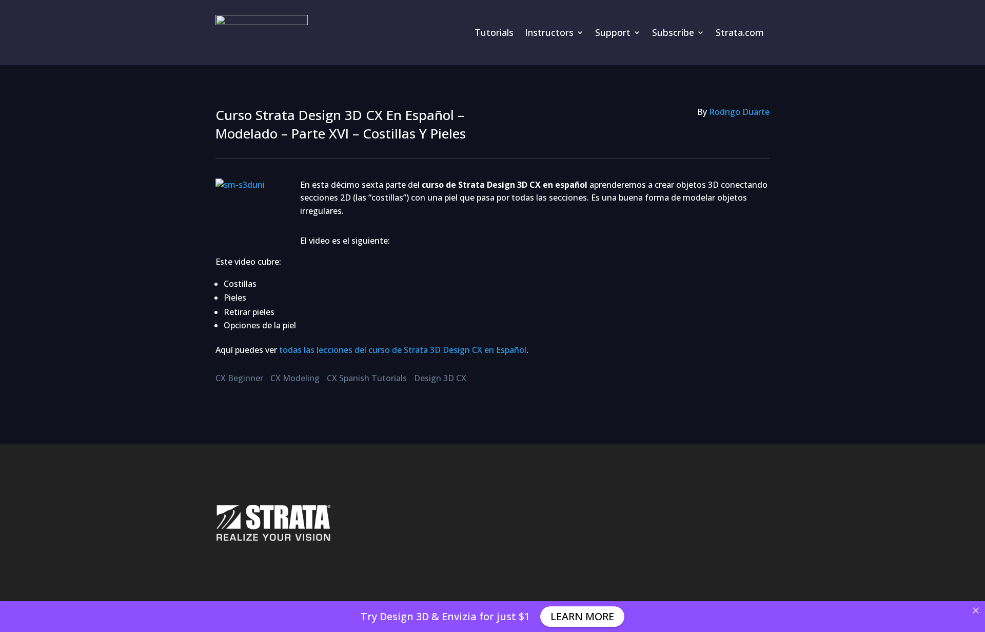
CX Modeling (295, 378)
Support (613, 32)
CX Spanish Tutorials (367, 378)
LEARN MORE (582, 616)
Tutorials (494, 32)
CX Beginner (239, 378)
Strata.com (740, 32)
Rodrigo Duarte (739, 111)
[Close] (976, 610)
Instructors (549, 32)
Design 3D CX (440, 378)
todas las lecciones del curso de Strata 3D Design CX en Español (402, 350)
